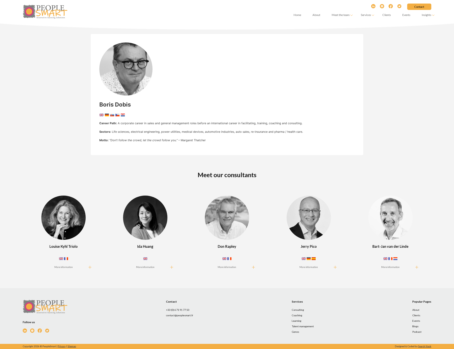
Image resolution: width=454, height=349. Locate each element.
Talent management (303, 326)
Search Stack (424, 346)
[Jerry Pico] (309, 233)
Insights (426, 14)
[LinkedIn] (371, 6)
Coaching (297, 315)
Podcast (417, 331)
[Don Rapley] (227, 233)
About (316, 14)
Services (366, 14)
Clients (386, 14)
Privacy (62, 346)
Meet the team (341, 14)
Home (297, 14)
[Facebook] (388, 6)
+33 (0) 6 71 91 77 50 (177, 309)
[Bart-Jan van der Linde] (390, 233)
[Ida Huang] (145, 233)
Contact (419, 6)
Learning (296, 320)
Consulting (298, 309)
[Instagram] (379, 6)
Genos (295, 331)
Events (406, 14)
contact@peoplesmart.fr (179, 315)
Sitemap (72, 346)
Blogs (415, 326)
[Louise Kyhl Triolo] (64, 233)
